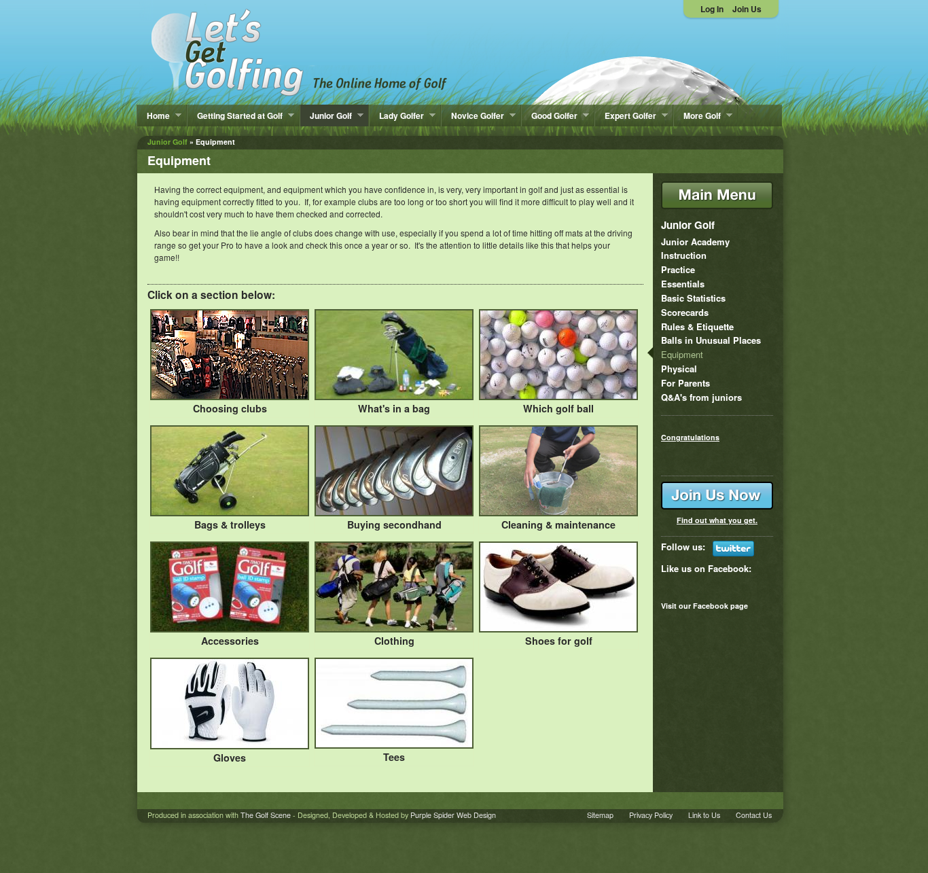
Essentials (682, 283)
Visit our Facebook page (704, 606)
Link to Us (704, 815)
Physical (679, 368)
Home (153, 115)
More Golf (697, 115)
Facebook (728, 568)
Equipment (682, 354)
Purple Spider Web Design (453, 815)
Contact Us (754, 815)
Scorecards (685, 312)
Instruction (684, 255)
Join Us (747, 9)
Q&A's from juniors (701, 397)
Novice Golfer (473, 115)
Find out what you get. (717, 520)
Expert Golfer (625, 115)
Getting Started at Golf (235, 115)
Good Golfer (549, 115)
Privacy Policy (651, 815)
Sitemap (600, 815)
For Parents (685, 382)
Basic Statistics (693, 297)
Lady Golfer (397, 115)
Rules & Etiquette (697, 326)
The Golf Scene (265, 815)
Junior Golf (326, 115)
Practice (678, 269)
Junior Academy (695, 241)
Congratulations (690, 437)
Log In (712, 9)
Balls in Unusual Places (711, 340)
